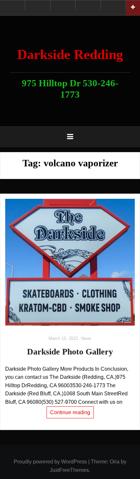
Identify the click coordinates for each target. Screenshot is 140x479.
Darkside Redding (70, 54)
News (86, 338)
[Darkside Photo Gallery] (70, 262)
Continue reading (70, 412)
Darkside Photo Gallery (70, 351)
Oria (114, 461)
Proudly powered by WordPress (50, 461)
